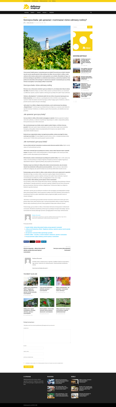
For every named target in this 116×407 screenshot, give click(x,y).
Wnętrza (51, 12)
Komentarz (26, 328)
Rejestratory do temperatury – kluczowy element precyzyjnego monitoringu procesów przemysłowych (86, 86)
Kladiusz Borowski (30, 22)
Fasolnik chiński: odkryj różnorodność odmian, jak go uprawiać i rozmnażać (43, 227)
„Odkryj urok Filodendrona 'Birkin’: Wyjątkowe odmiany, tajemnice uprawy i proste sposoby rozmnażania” (30, 290)
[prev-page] (74, 102)
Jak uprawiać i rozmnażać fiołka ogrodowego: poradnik (38, 232)
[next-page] (76, 102)
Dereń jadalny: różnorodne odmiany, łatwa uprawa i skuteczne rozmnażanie (47, 310)
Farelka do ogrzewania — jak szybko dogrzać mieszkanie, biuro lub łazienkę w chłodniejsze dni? (86, 61)
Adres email (27, 351)
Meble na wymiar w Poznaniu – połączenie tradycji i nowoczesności (85, 381)
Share (27, 241)
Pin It (39, 241)
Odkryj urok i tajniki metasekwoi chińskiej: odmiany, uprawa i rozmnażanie (29, 311)
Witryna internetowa (28, 357)
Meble (73, 376)
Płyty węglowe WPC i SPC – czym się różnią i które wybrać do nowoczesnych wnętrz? (61, 388)
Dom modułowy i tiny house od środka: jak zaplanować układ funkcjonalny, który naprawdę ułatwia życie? (86, 70)
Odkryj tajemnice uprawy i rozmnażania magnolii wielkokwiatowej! (63, 310)
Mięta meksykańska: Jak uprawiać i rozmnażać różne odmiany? (62, 289)
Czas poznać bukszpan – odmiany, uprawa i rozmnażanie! (46, 289)
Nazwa (25, 345)
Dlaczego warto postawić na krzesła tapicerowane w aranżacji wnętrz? (85, 395)
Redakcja (54, 1)
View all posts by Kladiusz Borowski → (40, 268)
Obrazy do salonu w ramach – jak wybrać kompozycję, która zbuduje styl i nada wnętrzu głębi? (86, 94)
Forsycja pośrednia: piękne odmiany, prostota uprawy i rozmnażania (42, 236)
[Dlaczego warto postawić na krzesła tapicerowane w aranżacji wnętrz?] (74, 394)
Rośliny (44, 12)
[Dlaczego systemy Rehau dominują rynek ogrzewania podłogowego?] (76, 77)
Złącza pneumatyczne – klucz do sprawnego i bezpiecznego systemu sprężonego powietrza (61, 395)
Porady (39, 12)
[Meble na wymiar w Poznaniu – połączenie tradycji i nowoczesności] (74, 380)
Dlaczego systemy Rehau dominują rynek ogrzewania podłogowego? (86, 78)
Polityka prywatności (44, 1)
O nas (50, 1)
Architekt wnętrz (35, 1)
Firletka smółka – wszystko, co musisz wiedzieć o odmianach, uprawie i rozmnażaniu (46, 234)
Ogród (32, 12)
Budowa (27, 12)
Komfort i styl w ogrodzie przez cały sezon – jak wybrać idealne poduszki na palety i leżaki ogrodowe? (85, 388)
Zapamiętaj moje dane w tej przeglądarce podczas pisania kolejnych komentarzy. (44, 363)
